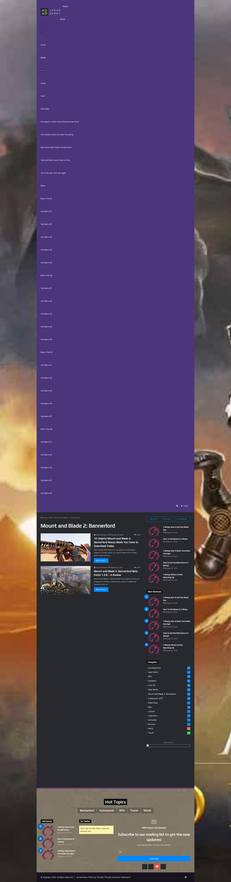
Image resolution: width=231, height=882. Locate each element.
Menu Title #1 (46, 198)
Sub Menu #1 (46, 211)
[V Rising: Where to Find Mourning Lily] (154, 578)
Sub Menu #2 (46, 224)
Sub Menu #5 (46, 262)
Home (65, 6)
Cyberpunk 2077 (155, 698)
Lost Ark (152, 685)
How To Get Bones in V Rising (175, 539)
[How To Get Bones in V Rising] (154, 543)
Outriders (152, 681)
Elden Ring (152, 703)
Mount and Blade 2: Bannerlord (162, 694)
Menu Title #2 (46, 275)
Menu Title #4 (46, 429)
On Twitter (85, 821)
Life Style (45, 109)
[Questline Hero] (50, 11)
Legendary (152, 716)
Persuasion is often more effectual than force (60, 122)
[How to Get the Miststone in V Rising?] (154, 566)
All (42, 32)
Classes (151, 711)
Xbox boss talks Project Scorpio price (56, 147)
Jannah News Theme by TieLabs (89, 877)
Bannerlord (87, 810)
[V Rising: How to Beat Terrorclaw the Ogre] (154, 554)
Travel (43, 45)
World (62, 19)
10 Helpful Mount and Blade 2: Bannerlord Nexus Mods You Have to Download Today (116, 542)
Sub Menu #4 (46, 250)
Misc (150, 707)
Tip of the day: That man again (53, 173)
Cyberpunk (106, 810)
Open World (153, 672)
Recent (153, 519)
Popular (166, 519)
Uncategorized (154, 668)
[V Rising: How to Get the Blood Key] (154, 531)
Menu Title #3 (46, 352)
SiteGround (125, 877)
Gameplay (152, 720)
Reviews (151, 724)
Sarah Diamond (101, 535)
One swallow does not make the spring (57, 134)
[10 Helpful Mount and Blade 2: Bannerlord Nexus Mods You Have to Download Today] (66, 547)
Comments (182, 519)
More (43, 186)
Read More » (101, 560)
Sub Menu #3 (46, 237)
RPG (51, 518)
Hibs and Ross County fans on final (55, 160)
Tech (43, 96)
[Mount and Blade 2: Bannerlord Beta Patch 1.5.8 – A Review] (66, 580)
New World (153, 689)
